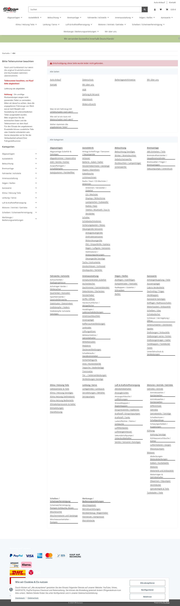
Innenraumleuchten (91, 316)
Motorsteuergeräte (94, 240)
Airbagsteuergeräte (94, 232)
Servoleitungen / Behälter (93, 392)
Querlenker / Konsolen (60, 293)
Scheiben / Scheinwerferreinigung (17, 212)
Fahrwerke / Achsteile (11, 173)
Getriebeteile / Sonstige (160, 413)
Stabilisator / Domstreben (61, 303)
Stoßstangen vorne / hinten (159, 336)
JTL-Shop (166, 603)
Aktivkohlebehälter (123, 389)
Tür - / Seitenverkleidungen (94, 375)
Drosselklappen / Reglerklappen (122, 404)
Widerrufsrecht (89, 104)
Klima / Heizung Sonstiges (61, 392)
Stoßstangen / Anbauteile (158, 332)
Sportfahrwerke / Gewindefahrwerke (58, 298)
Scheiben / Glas (154, 310)
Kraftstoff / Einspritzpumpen (127, 413)
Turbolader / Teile (155, 492)
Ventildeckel (155, 485)
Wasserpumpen (157, 448)
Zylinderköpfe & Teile (159, 488)
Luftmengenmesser (123, 431)
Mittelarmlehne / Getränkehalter (89, 336)
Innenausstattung (10, 178)
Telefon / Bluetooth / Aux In (98, 209)
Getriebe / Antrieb (155, 389)
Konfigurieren (147, 590)
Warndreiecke (88, 520)
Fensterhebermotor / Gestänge (96, 166)
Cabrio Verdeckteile (155, 287)
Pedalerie (86, 345)
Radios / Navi (91, 206)
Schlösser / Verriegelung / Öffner (158, 319)
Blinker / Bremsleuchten (125, 155)
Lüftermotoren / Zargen (160, 445)
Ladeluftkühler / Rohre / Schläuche (125, 422)
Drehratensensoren (94, 236)
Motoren (151, 452)
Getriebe (154, 409)
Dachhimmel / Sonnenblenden (95, 287)
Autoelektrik (7, 158)
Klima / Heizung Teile (11, 193)
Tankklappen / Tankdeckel (158, 344)
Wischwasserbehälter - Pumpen (60, 520)
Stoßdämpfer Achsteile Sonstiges (60, 312)
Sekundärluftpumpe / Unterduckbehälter (124, 436)
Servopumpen (88, 396)
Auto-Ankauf (159, 2)
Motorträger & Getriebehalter (156, 475)
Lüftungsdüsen (89, 331)
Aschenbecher (88, 283)
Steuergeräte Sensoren (92, 229)
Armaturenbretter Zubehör (94, 279)
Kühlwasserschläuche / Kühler (160, 439)
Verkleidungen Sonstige (92, 379)
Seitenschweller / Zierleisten (159, 324)
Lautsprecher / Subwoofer (97, 202)
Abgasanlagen (8, 154)
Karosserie (6, 188)
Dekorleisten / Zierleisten (93, 291)
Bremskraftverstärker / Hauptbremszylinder (157, 156)
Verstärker (90, 213)
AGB (84, 89)
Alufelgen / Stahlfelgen (125, 279)
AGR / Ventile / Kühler (59, 162)
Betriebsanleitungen (91, 509)
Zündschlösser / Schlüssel (93, 266)
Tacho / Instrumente (91, 262)
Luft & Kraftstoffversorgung (14, 202)
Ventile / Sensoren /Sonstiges (127, 442)
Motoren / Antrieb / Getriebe (14, 207)
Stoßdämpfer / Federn (60, 307)
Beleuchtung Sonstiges (125, 151)
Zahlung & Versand (90, 94)
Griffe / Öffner (88, 299)
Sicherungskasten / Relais (93, 225)
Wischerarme (56, 511)
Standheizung (56, 412)
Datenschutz (33, 598)
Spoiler (150, 328)
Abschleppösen (89, 505)
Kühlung (151, 430)
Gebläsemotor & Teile (59, 389)
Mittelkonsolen (88, 341)
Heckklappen (152, 295)
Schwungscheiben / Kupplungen (158, 425)
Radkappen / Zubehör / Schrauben (125, 288)
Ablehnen (147, 597)
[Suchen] (145, 9)
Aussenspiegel (153, 283)
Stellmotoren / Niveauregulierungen (95, 253)
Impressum (20, 598)
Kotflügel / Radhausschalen (159, 302)
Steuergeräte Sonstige (95, 258)
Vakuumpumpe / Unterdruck (159, 168)
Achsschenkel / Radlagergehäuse (57, 281)
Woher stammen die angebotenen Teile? (59, 125)
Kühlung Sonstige (158, 434)
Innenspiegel (88, 320)
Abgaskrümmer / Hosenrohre (63, 158)
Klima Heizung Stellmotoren (62, 396)
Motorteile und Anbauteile (162, 470)
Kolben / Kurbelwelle (159, 463)
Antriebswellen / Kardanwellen (157, 394)
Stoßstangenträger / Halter (159, 340)
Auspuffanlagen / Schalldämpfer (57, 167)
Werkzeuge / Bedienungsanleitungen (12, 218)
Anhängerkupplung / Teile (158, 279)
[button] (155, 9)
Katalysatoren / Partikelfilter (62, 172)
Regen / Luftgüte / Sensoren (98, 248)
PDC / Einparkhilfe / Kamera (98, 244)
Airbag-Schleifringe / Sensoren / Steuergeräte (95, 153)
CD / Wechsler (92, 194)
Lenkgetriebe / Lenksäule (93, 389)
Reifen (117, 294)
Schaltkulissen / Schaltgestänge (157, 418)
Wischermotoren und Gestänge (64, 515)
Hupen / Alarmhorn (90, 169)
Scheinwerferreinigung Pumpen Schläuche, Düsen (62, 506)
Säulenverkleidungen (91, 349)
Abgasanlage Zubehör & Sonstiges (60, 153)
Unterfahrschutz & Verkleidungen (155, 353)
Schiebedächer (153, 314)
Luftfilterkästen (121, 428)
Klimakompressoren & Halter (63, 404)
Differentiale (155, 406)
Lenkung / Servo (9, 198)
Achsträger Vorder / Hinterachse (58, 287)
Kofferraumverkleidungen (93, 323)
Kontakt (172, 2)
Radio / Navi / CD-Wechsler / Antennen (94, 182)
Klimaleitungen (57, 408)
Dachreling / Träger (155, 291)
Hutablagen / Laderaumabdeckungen (92, 310)
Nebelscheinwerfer (123, 159)
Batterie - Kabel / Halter (92, 162)
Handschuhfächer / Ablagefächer (90, 304)
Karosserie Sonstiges (156, 299)
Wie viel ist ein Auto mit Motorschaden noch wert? (61, 118)
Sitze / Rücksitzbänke (91, 363)
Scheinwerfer (121, 167)
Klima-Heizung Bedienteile (62, 400)
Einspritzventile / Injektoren (127, 409)
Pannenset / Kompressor (93, 516)
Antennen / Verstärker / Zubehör (96, 189)
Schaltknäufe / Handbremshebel (90, 354)
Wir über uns (110, 31)
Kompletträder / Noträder (126, 283)
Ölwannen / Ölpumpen (160, 481)
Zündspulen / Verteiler (92, 270)
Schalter (86, 217)
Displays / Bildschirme (95, 198)
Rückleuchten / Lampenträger (128, 163)
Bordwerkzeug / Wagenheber (95, 512)
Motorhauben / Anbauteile (159, 306)
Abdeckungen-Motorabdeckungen (158, 457)
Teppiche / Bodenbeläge (93, 367)
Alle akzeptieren (147, 583)
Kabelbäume (88, 173)
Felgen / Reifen (8, 183)
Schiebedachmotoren (91, 221)
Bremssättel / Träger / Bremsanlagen (156, 163)
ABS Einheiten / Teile (156, 151)
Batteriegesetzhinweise (125, 79)
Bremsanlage (8, 168)
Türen (149, 347)
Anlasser (86, 158)
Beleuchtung (7, 163)
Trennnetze (87, 371)
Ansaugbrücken (122, 392)
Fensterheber (88, 295)
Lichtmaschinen (89, 177)
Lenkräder (86, 327)
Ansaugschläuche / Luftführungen (123, 397)
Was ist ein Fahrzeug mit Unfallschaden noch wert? (61, 110)
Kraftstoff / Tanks (122, 417)
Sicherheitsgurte (89, 360)
